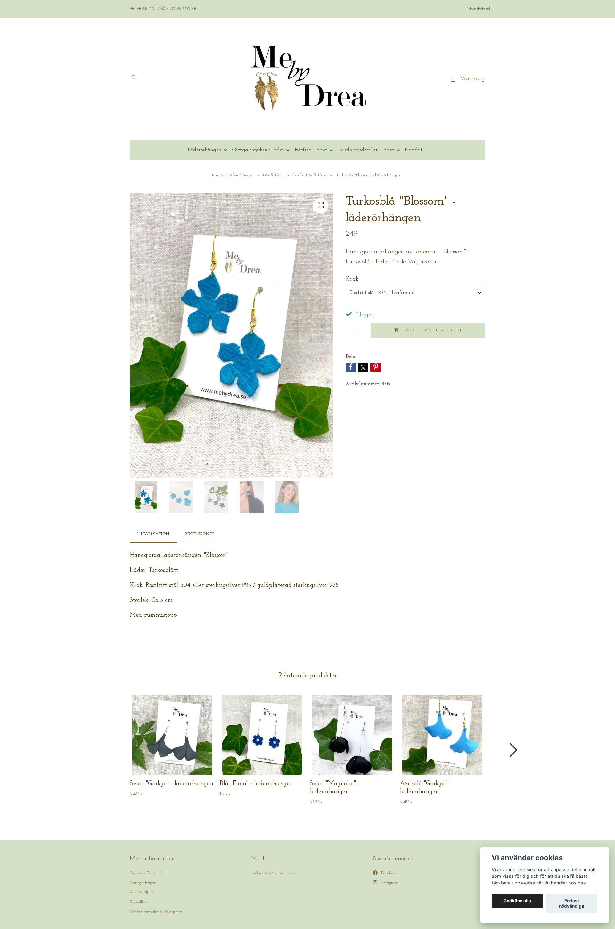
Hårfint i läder (311, 149)
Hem (214, 175)
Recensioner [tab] (200, 534)
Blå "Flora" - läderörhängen (256, 784)
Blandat (413, 149)
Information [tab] (153, 534)
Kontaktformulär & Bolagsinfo (156, 911)
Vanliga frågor (142, 882)
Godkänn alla (517, 901)
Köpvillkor (138, 902)
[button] (513, 750)
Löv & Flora (273, 175)
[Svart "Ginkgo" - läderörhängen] (172, 735)
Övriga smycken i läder (258, 149)
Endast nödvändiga (571, 904)
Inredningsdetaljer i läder (366, 149)
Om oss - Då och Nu (148, 873)
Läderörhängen (204, 149)
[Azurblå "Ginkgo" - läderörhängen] (442, 735)
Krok (352, 279)
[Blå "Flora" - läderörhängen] (262, 735)
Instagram (388, 882)
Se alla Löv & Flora (310, 175)
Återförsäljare (141, 892)
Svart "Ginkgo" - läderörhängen (171, 784)
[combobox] (415, 293)
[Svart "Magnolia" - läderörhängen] (352, 735)
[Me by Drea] (307, 79)
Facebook (389, 873)
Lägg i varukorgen (432, 330)
